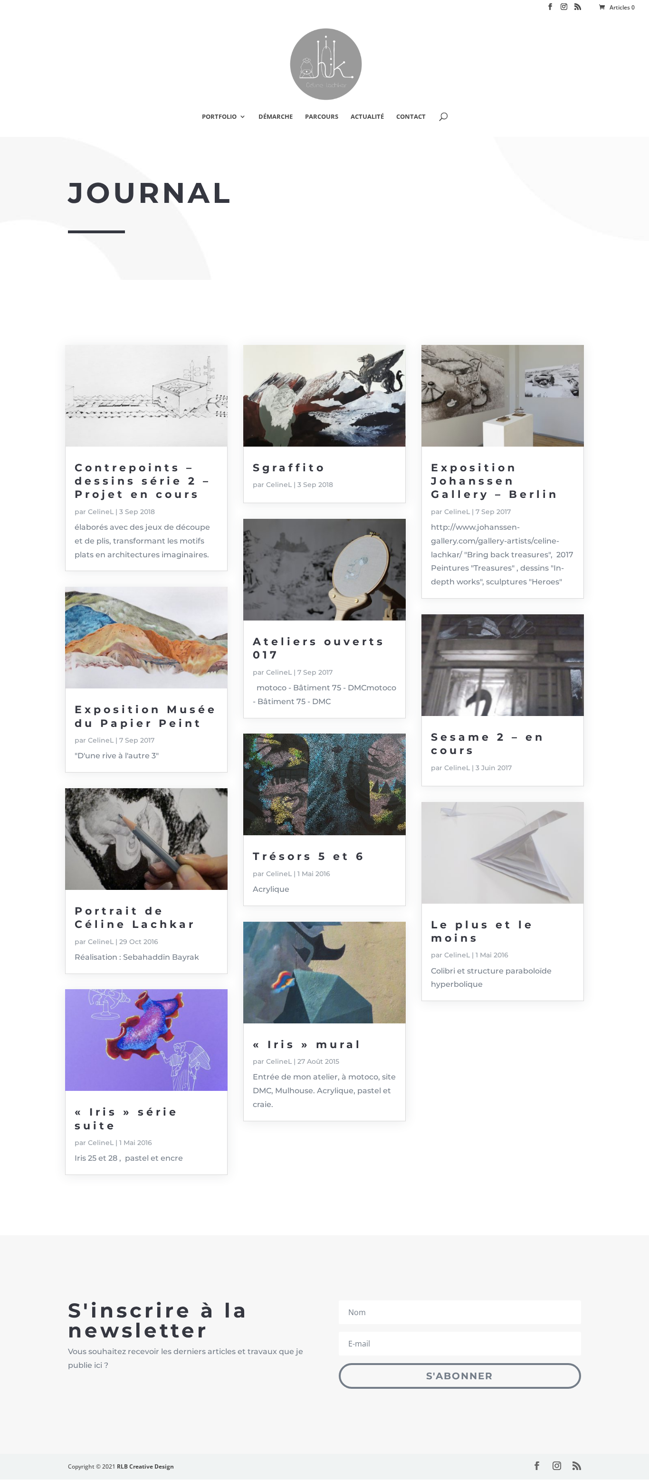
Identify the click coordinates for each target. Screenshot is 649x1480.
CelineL (101, 511)
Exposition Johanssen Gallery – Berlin (495, 481)
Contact (411, 117)
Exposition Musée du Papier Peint (146, 716)
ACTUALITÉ (367, 117)
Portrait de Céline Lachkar (135, 918)
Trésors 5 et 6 (309, 856)
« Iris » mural (307, 1044)
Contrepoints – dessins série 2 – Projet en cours (143, 481)
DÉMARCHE (275, 117)
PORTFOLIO (219, 117)
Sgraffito (289, 467)
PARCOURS (321, 117)
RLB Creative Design (145, 1466)
